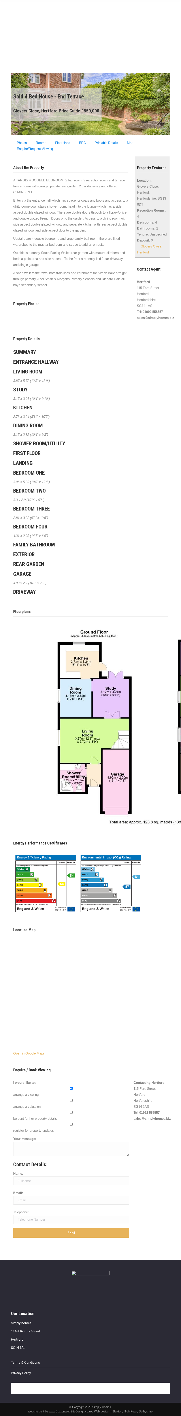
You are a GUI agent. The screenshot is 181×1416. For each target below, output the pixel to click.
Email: (18, 1193)
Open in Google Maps (29, 1053)
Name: (18, 1173)
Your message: (24, 1139)
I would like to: (24, 1082)
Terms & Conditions (25, 1363)
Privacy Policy (21, 1373)
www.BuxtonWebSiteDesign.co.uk (70, 1411)
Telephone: (21, 1212)
